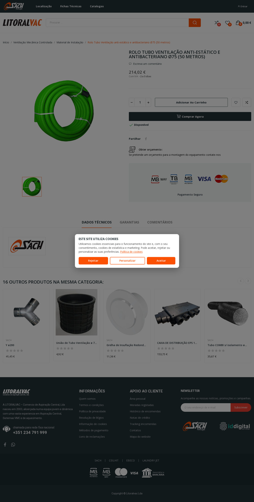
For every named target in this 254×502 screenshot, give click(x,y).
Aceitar (161, 260)
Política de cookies (131, 251)
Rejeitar (93, 260)
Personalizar (127, 260)
